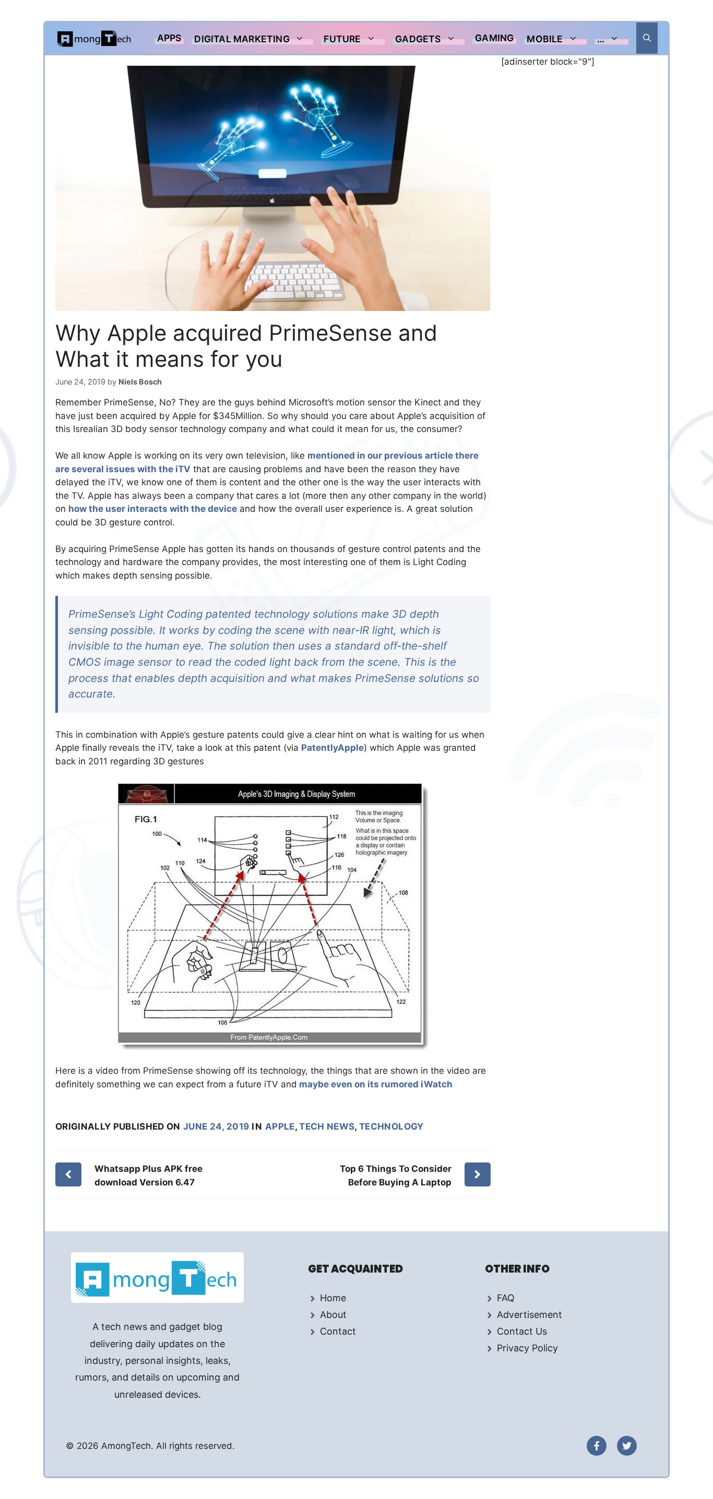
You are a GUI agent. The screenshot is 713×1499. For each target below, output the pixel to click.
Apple (280, 1126)
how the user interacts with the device (152, 508)
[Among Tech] (94, 38)
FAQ (506, 1297)
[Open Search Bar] (647, 38)
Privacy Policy (527, 1347)
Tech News (326, 1126)
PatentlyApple (332, 747)
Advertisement (529, 1314)
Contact (338, 1331)
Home (333, 1297)
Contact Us (522, 1331)
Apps (169, 37)
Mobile (545, 38)
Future (342, 38)
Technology (391, 1126)
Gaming (494, 37)
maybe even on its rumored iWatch (375, 1084)
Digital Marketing (241, 38)
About (333, 1314)
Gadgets (418, 38)
